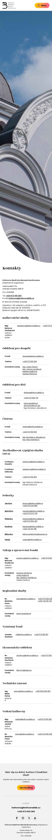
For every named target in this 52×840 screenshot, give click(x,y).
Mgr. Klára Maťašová (31, 440)
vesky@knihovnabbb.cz (32, 540)
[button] (42, 5)
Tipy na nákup (26, 787)
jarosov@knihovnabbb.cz (33, 503)
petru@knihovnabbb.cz (25, 599)
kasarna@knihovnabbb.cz (33, 526)
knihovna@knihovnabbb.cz (21, 298)
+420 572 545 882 (30, 506)
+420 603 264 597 (43, 691)
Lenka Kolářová (22, 575)
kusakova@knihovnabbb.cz (27, 558)
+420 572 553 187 (41, 634)
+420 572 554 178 (31, 398)
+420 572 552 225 (44, 734)
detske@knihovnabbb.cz (34, 393)
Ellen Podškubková (23, 670)
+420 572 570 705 (30, 513)
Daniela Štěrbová (30, 374)
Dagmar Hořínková (24, 573)
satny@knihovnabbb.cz (23, 691)
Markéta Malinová (30, 371)
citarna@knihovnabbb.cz (33, 427)
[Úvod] (9, 5)
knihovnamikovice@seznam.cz (35, 534)
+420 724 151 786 (30, 529)
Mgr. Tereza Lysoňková (32, 369)
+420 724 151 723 (45, 601)
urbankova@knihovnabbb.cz (28, 326)
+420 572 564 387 (30, 521)
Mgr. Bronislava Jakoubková (34, 437)
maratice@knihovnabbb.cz (34, 511)
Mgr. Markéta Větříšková (26, 578)
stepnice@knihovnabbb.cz (33, 519)
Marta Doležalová (23, 614)
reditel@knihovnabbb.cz (25, 719)
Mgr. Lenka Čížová (30, 367)
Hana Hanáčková (31, 403)
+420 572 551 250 (30, 361)
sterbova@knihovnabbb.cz (34, 462)
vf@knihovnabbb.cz (24, 634)
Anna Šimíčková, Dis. (32, 406)
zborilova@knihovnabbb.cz (27, 655)
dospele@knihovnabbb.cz (33, 356)
